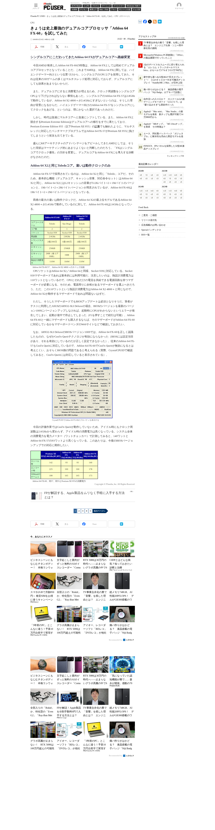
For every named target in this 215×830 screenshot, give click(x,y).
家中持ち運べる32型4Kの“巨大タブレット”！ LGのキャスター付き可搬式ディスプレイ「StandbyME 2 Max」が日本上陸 (164, 80)
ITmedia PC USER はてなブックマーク (160, 21)
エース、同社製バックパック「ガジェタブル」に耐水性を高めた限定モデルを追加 (163, 136)
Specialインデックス (151, 230)
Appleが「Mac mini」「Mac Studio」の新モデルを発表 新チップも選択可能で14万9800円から (163, 114)
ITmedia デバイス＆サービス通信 (140, 21)
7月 (146, 175)
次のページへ (99, 511)
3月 (146, 178)
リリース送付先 (149, 220)
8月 (141, 175)
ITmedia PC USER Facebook (145, 21)
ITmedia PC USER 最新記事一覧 (155, 21)
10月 (175, 175)
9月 (181, 175)
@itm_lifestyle (150, 21)
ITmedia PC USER (37, 16)
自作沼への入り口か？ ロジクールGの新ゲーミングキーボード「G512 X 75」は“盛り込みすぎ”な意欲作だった (164, 102)
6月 (152, 175)
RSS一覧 (145, 235)
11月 (170, 175)
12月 (164, 175)
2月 (152, 178)
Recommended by (116, 640)
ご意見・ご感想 (149, 215)
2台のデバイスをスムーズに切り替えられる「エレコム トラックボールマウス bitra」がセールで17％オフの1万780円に (164, 67)
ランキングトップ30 (175, 156)
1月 (157, 178)
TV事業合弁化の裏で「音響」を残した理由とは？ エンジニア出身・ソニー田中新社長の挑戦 (164, 45)
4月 (141, 178)
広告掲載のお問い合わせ (153, 225)
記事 (97, 126)
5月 (157, 175)
